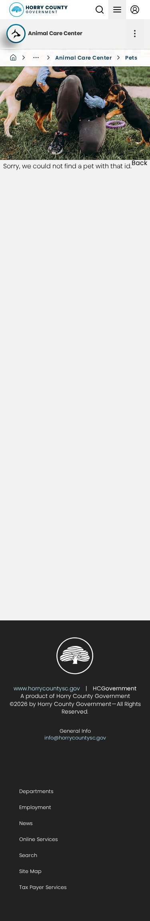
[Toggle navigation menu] (117, 9)
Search (28, 855)
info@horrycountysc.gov (75, 737)
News (26, 823)
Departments (36, 791)
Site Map (30, 871)
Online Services (38, 839)
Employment (35, 807)
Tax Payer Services (43, 887)
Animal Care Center (83, 58)
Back (139, 163)
